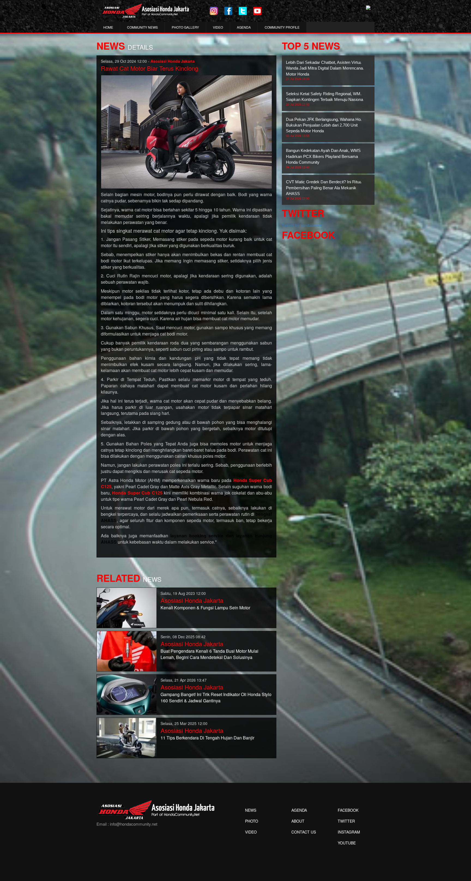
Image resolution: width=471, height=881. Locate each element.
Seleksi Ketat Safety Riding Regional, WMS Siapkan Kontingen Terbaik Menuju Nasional (325, 98)
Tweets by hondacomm (302, 225)
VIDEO (218, 27)
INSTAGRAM (349, 832)
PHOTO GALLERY (185, 27)
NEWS (250, 810)
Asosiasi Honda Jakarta (192, 600)
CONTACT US (303, 832)
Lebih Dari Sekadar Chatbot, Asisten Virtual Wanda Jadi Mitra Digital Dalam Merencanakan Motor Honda (327, 70)
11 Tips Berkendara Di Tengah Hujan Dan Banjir (207, 738)
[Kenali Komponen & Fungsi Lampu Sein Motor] (126, 607)
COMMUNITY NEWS (142, 27)
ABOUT (297, 821)
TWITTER (346, 821)
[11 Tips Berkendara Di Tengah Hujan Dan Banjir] (126, 737)
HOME (108, 27)
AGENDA (244, 27)
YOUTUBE (347, 843)
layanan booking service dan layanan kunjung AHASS (186, 538)
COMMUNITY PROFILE (282, 27)
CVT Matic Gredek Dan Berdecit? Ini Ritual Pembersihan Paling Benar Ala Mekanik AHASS (324, 189)
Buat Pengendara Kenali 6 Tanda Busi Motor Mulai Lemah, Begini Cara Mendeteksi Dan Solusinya (209, 654)
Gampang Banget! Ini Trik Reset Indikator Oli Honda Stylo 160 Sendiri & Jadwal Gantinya (216, 697)
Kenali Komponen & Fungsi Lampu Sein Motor (205, 607)
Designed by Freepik (346, 851)
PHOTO (251, 821)
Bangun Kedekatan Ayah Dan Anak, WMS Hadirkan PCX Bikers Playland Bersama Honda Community (323, 158)
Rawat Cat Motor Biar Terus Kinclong (149, 68)
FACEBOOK (348, 810)
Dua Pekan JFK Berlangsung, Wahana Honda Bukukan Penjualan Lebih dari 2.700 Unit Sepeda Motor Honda (326, 127)
